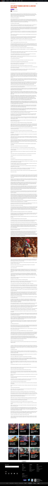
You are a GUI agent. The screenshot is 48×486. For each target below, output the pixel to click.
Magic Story (13, 3)
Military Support (24, 470)
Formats (23, 468)
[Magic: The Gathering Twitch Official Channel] (11, 473)
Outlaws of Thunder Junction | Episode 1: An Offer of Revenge (13, 432)
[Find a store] (18, 466)
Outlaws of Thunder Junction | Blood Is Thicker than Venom (13, 444)
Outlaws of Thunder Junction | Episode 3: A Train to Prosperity (24, 444)
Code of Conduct (12, 483)
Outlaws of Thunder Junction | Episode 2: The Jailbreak (34, 432)
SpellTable (38, 471)
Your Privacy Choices (34, 483)
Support (30, 468)
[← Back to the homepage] (3, 0)
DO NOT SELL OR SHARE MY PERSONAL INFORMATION (30, 483)
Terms (7, 483)
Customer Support (21, 483)
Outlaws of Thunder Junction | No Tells (24, 432)
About (30, 466)
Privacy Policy (16, 483)
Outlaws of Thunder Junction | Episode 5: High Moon (24, 457)
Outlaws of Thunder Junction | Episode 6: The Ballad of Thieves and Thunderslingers (34, 456)
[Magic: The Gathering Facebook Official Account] (6, 473)
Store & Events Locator (39, 468)
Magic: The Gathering (39, 466)
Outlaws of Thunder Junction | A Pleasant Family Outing (13, 457)
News (11, 3)
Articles (23, 466)
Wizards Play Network (32, 469)
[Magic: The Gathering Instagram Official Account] (17, 473)
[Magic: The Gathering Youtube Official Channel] (14, 473)
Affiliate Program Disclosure (31, 471)
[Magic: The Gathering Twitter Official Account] (9, 473)
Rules (23, 469)
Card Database (38, 469)
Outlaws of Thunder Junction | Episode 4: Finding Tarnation (34, 444)
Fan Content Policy (25, 483)
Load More (24, 461)
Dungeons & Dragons (25, 475)
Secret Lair (38, 470)
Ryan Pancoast (35, 257)
